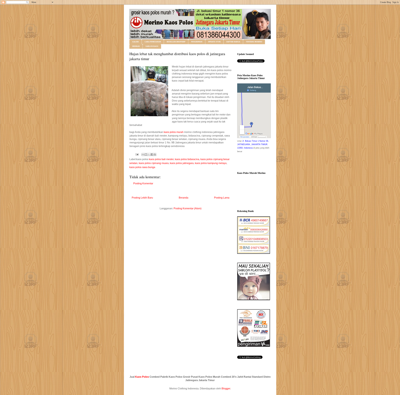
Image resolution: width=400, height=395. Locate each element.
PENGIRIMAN (196, 42)
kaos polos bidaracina (187, 159)
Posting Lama (221, 197)
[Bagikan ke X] (148, 154)
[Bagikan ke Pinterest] (154, 154)
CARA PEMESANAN (153, 42)
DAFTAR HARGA (233, 42)
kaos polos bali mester (161, 159)
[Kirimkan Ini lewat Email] (143, 154)
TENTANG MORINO (254, 42)
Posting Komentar (143, 183)
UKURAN (136, 46)
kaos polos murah (173, 132)
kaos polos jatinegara (182, 163)
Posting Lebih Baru (142, 197)
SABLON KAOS (151, 46)
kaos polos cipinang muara (154, 163)
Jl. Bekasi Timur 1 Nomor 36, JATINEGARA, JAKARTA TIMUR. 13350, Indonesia (253, 144)
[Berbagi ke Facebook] (151, 154)
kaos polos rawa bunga (142, 167)
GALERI (135, 42)
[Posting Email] (136, 154)
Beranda (183, 197)
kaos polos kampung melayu (211, 163)
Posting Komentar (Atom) (187, 208)
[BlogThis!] (146, 154)
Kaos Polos (142, 376)
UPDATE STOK (214, 42)
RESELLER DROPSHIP (176, 42)
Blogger (226, 388)
